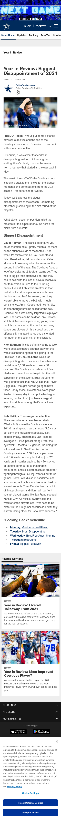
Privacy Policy (14, 786)
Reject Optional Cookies (30, 802)
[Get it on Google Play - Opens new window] (41, 733)
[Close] (57, 741)
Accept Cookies (30, 812)
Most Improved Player (35, 527)
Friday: (14, 543)
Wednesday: (18, 535)
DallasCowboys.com (25, 85)
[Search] (50, 26)
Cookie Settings (30, 793)
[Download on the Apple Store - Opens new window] (18, 732)
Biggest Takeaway (30, 543)
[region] (30, 778)
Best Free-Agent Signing (40, 535)
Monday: (15, 527)
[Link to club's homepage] (7, 24)
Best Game (29, 539)
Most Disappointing (34, 531)
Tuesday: (16, 531)
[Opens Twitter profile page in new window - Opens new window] (18, 92)
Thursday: (16, 539)
